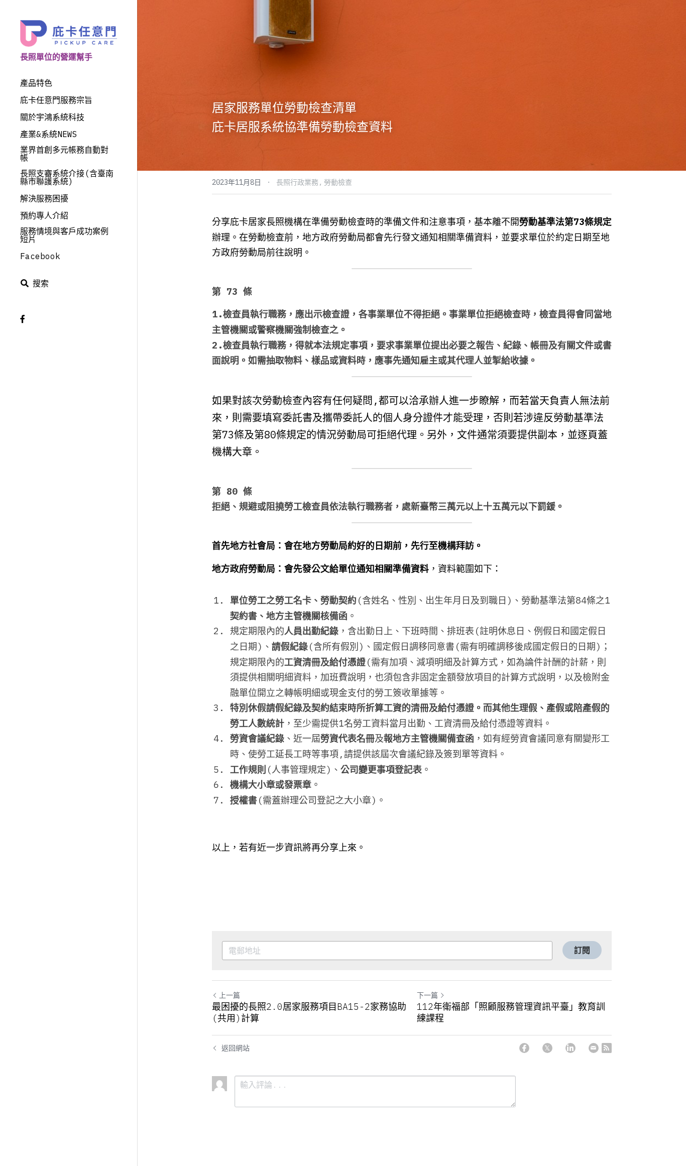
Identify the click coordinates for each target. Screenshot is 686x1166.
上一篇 (229, 995)
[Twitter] (547, 1048)
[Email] (594, 1048)
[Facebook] (524, 1048)
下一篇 (427, 995)
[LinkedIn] (570, 1048)
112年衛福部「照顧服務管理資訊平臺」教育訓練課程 (511, 1012)
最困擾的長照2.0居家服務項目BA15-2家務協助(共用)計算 (309, 1012)
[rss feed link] (607, 1048)
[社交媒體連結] (22, 319)
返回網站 (235, 1048)
